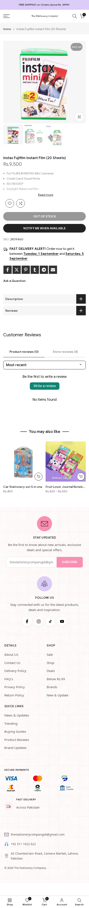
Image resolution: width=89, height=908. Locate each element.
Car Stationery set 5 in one (22, 487)
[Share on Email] (53, 269)
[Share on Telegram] (44, 269)
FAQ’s (8, 679)
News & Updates (16, 715)
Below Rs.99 (56, 679)
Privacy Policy (14, 687)
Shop (50, 663)
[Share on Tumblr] (34, 269)
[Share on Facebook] (7, 269)
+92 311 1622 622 (23, 844)
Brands (52, 687)
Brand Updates (15, 747)
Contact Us (12, 663)
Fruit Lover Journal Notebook (66, 487)
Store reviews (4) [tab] (65, 352)
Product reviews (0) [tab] (24, 352)
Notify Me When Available (44, 228)
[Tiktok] (50, 621)
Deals (51, 671)
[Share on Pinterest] (25, 269)
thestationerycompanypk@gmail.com (38, 834)
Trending (10, 723)
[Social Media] (27, 621)
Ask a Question (14, 281)
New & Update (57, 695)
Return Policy (14, 695)
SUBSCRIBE (69, 562)
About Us (11, 654)
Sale (50, 654)
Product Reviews (16, 739)
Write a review (44, 386)
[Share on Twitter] (16, 269)
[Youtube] (62, 621)
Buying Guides (15, 731)
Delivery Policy (15, 671)
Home (7, 29)
